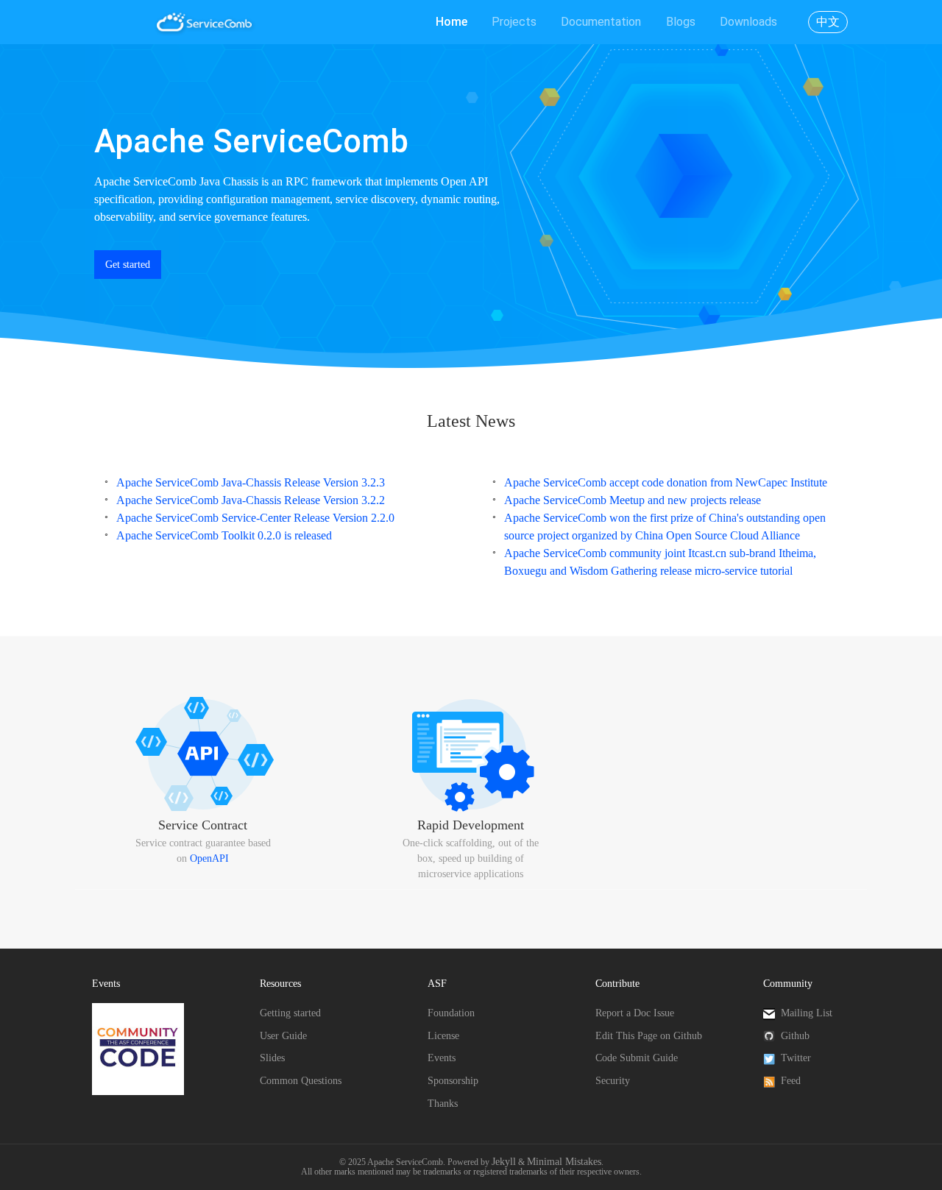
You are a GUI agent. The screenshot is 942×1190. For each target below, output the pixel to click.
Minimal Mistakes (564, 1161)
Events (442, 1057)
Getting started (290, 1013)
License (443, 1035)
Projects (514, 22)
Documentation (601, 22)
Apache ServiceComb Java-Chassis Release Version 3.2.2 (250, 500)
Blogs (680, 22)
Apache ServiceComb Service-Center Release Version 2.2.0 (255, 517)
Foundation (451, 1013)
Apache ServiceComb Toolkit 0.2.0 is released (224, 535)
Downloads (748, 22)
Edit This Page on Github (648, 1035)
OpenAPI (209, 858)
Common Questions (300, 1080)
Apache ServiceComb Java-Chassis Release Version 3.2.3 (250, 482)
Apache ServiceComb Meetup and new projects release (632, 500)
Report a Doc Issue (634, 1013)
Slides (272, 1057)
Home (451, 22)
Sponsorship (453, 1080)
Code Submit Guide (636, 1057)
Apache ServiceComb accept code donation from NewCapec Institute (665, 482)
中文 (828, 22)
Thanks (443, 1103)
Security (612, 1080)
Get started (127, 264)
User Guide (283, 1035)
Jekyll (504, 1161)
